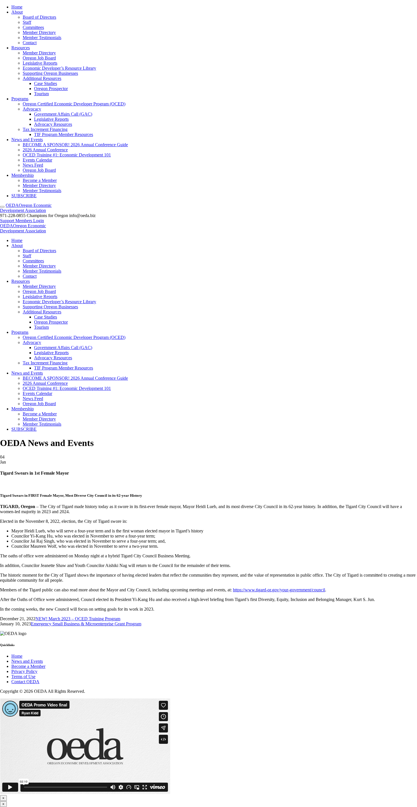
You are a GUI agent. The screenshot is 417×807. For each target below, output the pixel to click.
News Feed (33, 165)
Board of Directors (39, 17)
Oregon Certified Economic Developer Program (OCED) (74, 103)
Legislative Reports (40, 63)
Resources (20, 47)
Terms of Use (23, 676)
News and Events (27, 139)
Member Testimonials (42, 37)
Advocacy (32, 109)
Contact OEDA (25, 681)
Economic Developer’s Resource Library (59, 68)
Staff (27, 22)
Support (7, 220)
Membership (22, 175)
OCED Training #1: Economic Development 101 (67, 154)
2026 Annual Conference (45, 149)
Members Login (29, 220)
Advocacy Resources (53, 124)
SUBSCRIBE (24, 195)
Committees (33, 27)
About (17, 12)
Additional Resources (42, 78)
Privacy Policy (24, 671)
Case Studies (45, 83)
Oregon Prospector (51, 88)
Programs (19, 98)
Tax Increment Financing (45, 129)
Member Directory (39, 32)
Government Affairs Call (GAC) (63, 114)
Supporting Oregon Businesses (50, 73)
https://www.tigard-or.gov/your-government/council (279, 589)
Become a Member (40, 180)
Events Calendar (37, 160)
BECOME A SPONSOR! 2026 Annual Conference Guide (75, 144)
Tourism (41, 93)
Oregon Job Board (39, 58)
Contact (30, 42)
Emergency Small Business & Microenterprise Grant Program (86, 623)
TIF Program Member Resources (63, 134)
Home (16, 7)
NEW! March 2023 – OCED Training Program (77, 618)
